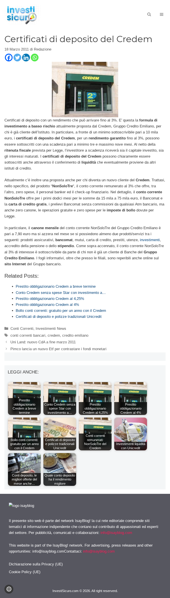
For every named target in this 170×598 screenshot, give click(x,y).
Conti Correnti (21, 328)
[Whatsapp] (35, 57)
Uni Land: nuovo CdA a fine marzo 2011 (43, 342)
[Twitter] (17, 57)
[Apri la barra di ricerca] (149, 14)
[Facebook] (9, 57)
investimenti (150, 240)
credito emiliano (75, 335)
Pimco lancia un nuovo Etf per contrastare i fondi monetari (58, 349)
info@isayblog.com (116, 533)
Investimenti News (51, 328)
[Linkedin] (26, 57)
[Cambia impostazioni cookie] (8, 589)
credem (54, 335)
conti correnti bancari (27, 335)
